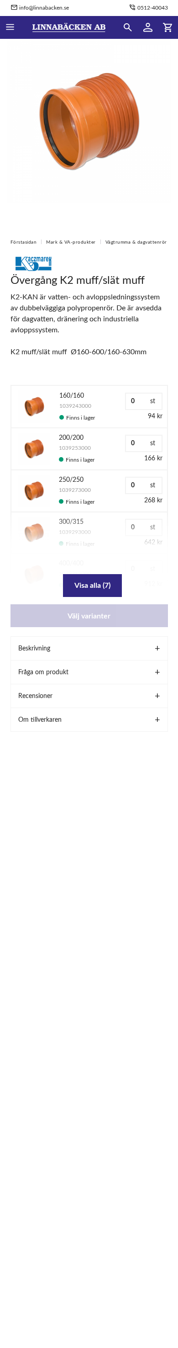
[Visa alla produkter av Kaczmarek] (33, 263)
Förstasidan (23, 242)
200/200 (71, 438)
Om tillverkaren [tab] (40, 720)
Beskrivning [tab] (34, 648)
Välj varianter (89, 616)
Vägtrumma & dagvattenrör (136, 242)
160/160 (71, 396)
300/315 (71, 522)
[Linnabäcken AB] (69, 27)
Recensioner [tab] (35, 696)
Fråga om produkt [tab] (43, 672)
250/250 (71, 480)
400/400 (71, 563)
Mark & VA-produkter (71, 242)
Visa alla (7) (92, 585)
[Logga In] (148, 27)
